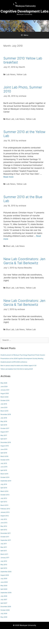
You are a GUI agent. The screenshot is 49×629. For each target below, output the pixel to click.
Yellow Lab (22, 74)
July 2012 (4, 519)
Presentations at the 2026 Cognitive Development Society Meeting (22, 358)
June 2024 (4, 386)
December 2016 (6, 442)
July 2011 (4, 543)
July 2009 (4, 578)
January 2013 (5, 512)
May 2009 (4, 585)
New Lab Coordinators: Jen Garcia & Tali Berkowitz (24, 261)
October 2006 (5, 610)
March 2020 (4, 397)
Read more (8, 177)
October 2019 (5, 400)
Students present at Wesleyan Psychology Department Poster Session (23, 355)
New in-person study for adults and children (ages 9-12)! (18, 365)
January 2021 (5, 390)
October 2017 (5, 428)
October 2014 (5, 477)
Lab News (10, 74)
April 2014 (4, 488)
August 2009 (5, 575)
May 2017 (4, 435)
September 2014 (6, 481)
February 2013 (5, 509)
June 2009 (4, 582)
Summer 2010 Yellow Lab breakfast (22, 60)
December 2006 (6, 606)
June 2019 (4, 407)
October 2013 (5, 495)
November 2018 (6, 414)
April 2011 (4, 550)
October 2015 (5, 460)
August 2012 (5, 516)
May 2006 (4, 617)
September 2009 (6, 571)
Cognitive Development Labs (24, 11)
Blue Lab (10, 119)
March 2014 (4, 491)
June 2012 (4, 522)
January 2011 (5, 557)
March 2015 (4, 474)
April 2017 (4, 439)
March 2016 (4, 456)
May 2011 (4, 547)
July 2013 (4, 498)
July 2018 (4, 418)
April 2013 (4, 502)
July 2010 (4, 561)
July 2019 (4, 404)
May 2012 (4, 526)
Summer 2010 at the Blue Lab (22, 199)
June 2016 (4, 449)
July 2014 (4, 484)
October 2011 (5, 536)
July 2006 (4, 613)
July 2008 (4, 596)
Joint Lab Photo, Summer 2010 (22, 89)
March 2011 (4, 554)
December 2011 (6, 533)
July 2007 (4, 599)
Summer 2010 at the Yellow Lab (24, 134)
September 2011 (6, 540)
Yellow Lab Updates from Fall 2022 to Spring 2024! (17, 369)
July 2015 (4, 463)
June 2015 (4, 467)
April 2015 (4, 470)
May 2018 (4, 421)
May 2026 (4, 383)
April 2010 (4, 568)
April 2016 (4, 453)
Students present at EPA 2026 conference (14, 362)
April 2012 (4, 529)
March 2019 (4, 411)
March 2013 (4, 505)
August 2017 (5, 432)
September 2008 (6, 592)
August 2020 (5, 393)
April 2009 (4, 589)
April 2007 (4, 603)
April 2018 (4, 425)
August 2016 (5, 446)
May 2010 (4, 564)
